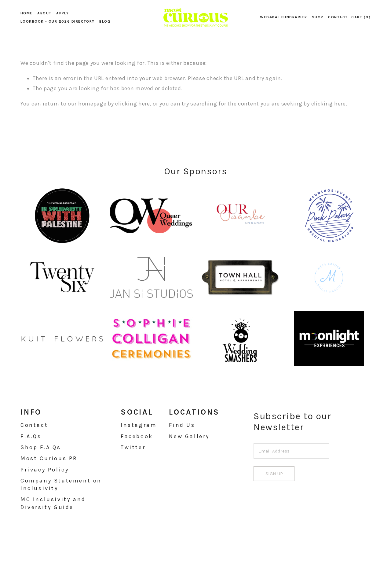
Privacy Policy (44, 469)
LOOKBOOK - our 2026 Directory (57, 21)
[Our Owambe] (240, 215)
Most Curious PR (48, 458)
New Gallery (189, 436)
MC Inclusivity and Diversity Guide (53, 503)
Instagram (139, 425)
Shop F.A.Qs (40, 447)
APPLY (62, 13)
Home (26, 13)
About (44, 13)
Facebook (137, 436)
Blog (104, 21)
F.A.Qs (31, 436)
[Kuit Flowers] (62, 338)
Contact (338, 17)
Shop (317, 17)
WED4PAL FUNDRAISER (283, 17)
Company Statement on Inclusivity (61, 484)
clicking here (132, 103)
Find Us (182, 425)
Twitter (133, 447)
